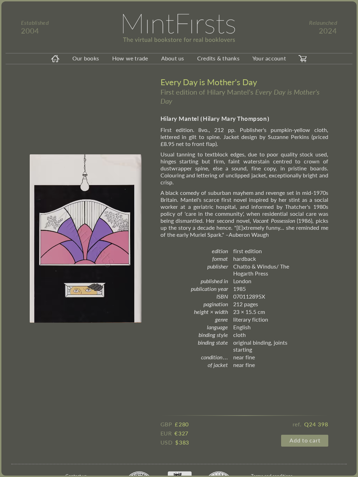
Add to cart (304, 440)
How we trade (130, 58)
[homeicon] (55, 59)
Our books (85, 58)
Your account (269, 58)
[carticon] (302, 59)
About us (172, 58)
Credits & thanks (218, 58)
